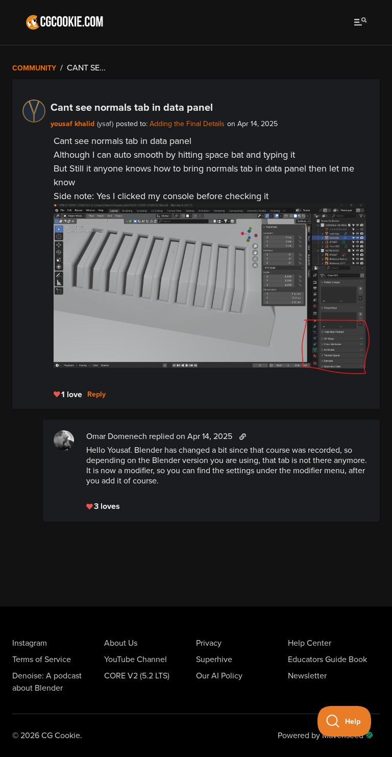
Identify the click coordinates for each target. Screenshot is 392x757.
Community (34, 68)
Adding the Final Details (187, 123)
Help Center (309, 643)
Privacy (209, 643)
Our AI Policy (219, 676)
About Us (120, 643)
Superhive (214, 659)
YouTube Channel (135, 659)
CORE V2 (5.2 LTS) (136, 676)
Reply (96, 394)
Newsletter (307, 676)
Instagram (29, 643)
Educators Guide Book (327, 659)
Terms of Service (41, 659)
